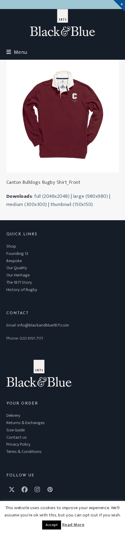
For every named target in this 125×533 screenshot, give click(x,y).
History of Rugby (21, 289)
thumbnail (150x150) (72, 204)
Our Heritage (18, 275)
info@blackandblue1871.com (43, 325)
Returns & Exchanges (25, 422)
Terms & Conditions (24, 451)
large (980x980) (90, 196)
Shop (11, 246)
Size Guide (15, 430)
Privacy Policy (18, 444)
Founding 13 (17, 253)
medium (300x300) (26, 204)
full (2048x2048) (51, 196)
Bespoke (14, 260)
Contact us (16, 437)
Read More (73, 524)
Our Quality (16, 267)
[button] (16, 52)
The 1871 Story (19, 282)
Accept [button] (52, 525)
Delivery (13, 415)
